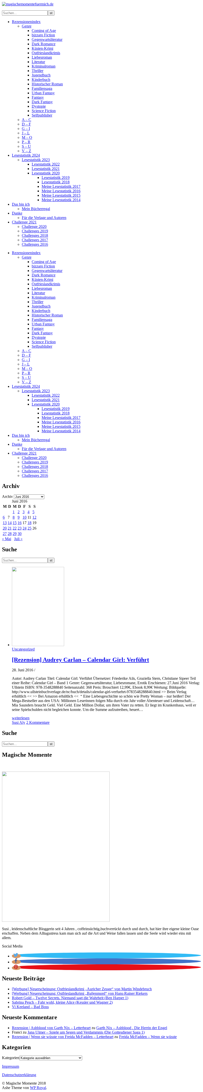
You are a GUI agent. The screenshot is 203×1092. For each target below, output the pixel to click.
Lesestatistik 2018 (56, 182)
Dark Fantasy (42, 102)
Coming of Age (44, 30)
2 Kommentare (38, 722)
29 (15, 534)
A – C (26, 120)
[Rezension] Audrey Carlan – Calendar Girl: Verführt (80, 659)
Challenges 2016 (35, 244)
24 (24, 528)
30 (20, 534)
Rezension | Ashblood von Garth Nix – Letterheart (51, 1028)
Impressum (10, 1066)
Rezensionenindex (26, 22)
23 (20, 528)
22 (15, 528)
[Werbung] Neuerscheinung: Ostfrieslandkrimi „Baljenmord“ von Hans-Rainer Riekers (80, 993)
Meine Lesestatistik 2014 (61, 200)
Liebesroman (42, 57)
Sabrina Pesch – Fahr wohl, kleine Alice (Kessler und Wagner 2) (62, 1002)
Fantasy (38, 97)
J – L (26, 133)
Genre (26, 26)
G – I (26, 128)
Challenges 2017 (35, 240)
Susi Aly (18, 722)
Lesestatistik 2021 (46, 169)
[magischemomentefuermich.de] (27, 4)
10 (24, 517)
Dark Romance (43, 44)
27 (5, 534)
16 (20, 523)
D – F (26, 124)
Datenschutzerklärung (19, 1075)
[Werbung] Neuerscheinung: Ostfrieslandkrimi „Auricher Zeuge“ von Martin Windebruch (82, 989)
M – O (27, 137)
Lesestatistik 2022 (46, 164)
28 (10, 534)
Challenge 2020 (34, 226)
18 (29, 523)
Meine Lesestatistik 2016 (61, 191)
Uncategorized (23, 649)
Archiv (7, 496)
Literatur (38, 62)
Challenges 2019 (35, 231)
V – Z (26, 151)
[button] (16, 956)
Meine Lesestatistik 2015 (61, 195)
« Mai (6, 539)
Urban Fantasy (43, 93)
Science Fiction (44, 111)
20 (5, 528)
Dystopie (39, 106)
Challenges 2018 (35, 235)
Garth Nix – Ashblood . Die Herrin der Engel (131, 1028)
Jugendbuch (41, 75)
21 (10, 528)
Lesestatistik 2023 (36, 160)
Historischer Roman (47, 84)
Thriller (37, 71)
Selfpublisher (42, 115)
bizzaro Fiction (43, 35)
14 (10, 523)
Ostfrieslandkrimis (46, 53)
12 (34, 517)
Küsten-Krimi (42, 48)
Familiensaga (42, 88)
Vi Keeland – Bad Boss (30, 1007)
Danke (17, 213)
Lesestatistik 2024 (26, 155)
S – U (26, 146)
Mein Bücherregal (36, 209)
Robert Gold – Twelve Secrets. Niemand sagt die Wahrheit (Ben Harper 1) (70, 998)
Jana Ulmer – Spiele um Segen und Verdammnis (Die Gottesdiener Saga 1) (86, 1032)
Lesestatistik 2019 (56, 177)
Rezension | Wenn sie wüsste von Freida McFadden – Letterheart (62, 1037)
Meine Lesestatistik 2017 (61, 186)
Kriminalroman (43, 66)
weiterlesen (20, 718)
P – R (26, 142)
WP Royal (38, 1088)
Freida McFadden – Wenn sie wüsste (148, 1037)
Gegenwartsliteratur (47, 39)
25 (29, 528)
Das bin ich (21, 204)
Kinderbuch (41, 79)
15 (15, 523)
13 (5, 523)
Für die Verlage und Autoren (44, 218)
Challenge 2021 (24, 222)
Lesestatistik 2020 (46, 173)
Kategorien (10, 1058)
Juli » (18, 539)
